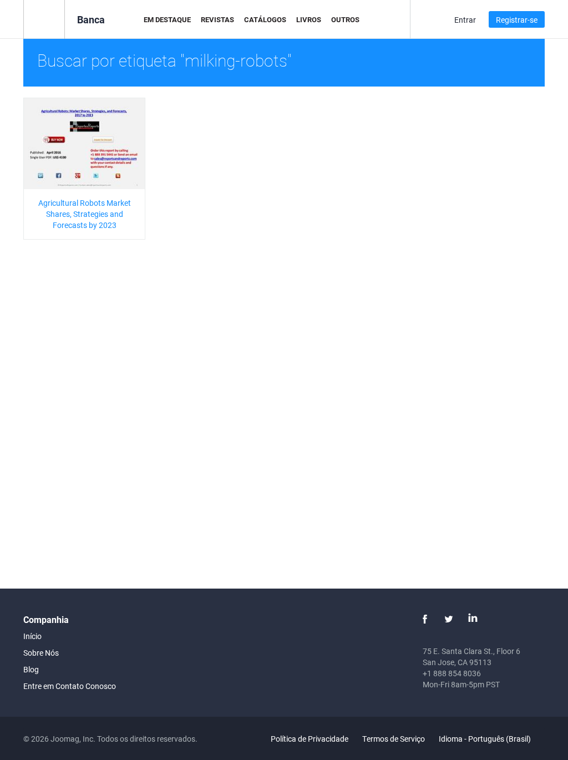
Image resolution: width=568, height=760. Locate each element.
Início (32, 636)
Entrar (465, 19)
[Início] (44, 18)
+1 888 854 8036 (452, 673)
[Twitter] (449, 619)
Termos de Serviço (393, 738)
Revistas (217, 19)
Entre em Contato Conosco (69, 686)
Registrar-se (516, 19)
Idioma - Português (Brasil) (485, 738)
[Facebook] (425, 619)
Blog (31, 669)
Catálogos (265, 19)
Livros (308, 19)
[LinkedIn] (473, 619)
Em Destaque (167, 19)
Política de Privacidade (309, 738)
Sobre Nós (41, 652)
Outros (345, 19)
